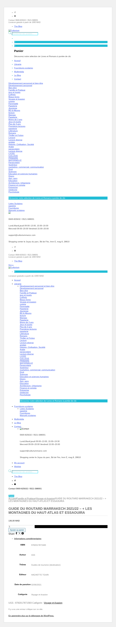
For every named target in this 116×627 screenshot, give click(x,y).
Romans (12, 133)
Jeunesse (12, 108)
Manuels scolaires (16, 210)
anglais (11, 142)
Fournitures (13, 208)
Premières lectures (16, 126)
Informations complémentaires (27, 538)
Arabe (11, 146)
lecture (11, 113)
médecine (12, 190)
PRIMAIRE (13, 158)
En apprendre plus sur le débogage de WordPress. (31, 616)
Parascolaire (14, 162)
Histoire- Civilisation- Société (21, 144)
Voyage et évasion (16, 99)
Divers (11, 176)
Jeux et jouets (14, 122)
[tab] (61, 568)
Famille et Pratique (16, 90)
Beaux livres (13, 97)
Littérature (13, 131)
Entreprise (13, 187)
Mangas (12, 115)
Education (12, 180)
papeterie (12, 128)
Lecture (11, 137)
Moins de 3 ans (15, 119)
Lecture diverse (15, 140)
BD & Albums (14, 110)
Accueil (12, 498)
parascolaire (14, 149)
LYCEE (11, 153)
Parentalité (13, 103)
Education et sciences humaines (22, 174)
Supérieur (12, 165)
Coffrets (12, 94)
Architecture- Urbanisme (19, 183)
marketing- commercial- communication (26, 167)
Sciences (12, 171)
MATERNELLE (15, 160)
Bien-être (12, 88)
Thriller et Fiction (15, 135)
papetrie (12, 206)
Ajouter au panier (17, 530)
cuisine (11, 101)
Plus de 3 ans (14, 124)
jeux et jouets (14, 92)
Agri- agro (12, 178)
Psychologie (13, 192)
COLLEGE (13, 156)
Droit (10, 169)
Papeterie (12, 106)
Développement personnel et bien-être (25, 83)
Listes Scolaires (15, 203)
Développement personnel (20, 85)
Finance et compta (16, 185)
